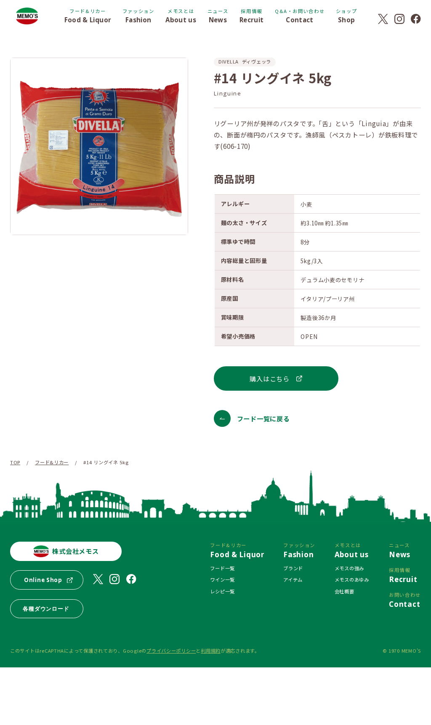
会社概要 (344, 591)
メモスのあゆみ (352, 579)
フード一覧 (222, 568)
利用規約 (211, 650)
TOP (15, 462)
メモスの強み (349, 568)
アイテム (293, 579)
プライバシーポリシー (171, 650)
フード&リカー (52, 462)
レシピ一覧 (222, 591)
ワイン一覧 (222, 579)
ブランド (293, 568)
